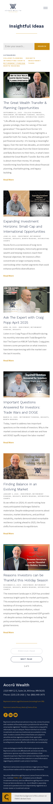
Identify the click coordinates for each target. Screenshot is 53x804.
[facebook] (5, 715)
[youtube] (15, 715)
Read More (8, 179)
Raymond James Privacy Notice (15, 707)
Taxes (31, 63)
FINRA (16, 778)
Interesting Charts (14, 61)
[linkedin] (10, 715)
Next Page (26, 659)
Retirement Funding (14, 63)
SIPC (20, 778)
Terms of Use (32, 707)
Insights (30, 58)
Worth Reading (11, 66)
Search (42, 46)
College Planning (13, 58)
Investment (34, 61)
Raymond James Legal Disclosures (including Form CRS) (24, 701)
